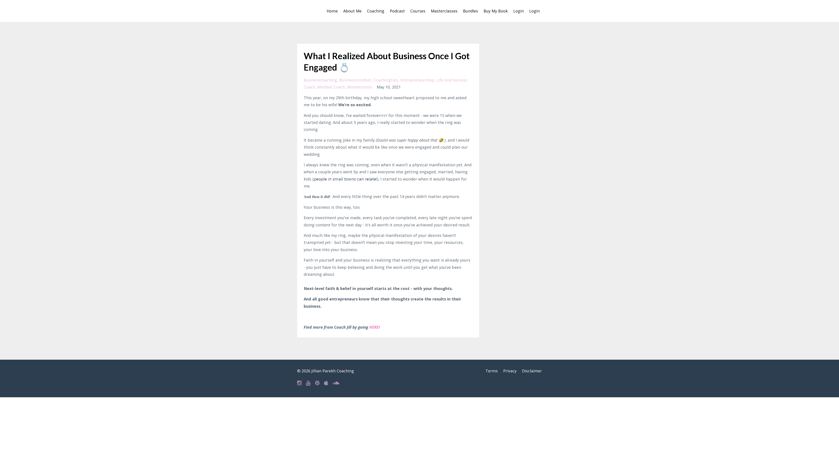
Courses (417, 11)
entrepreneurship (417, 80)
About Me (352, 11)
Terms (491, 370)
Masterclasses (444, 11)
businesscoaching (320, 80)
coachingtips (386, 80)
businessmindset (355, 80)
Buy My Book (496, 11)
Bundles (470, 11)
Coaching (375, 11)
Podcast (397, 11)
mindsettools (359, 87)
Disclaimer (532, 370)
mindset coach (331, 87)
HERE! (374, 327)
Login (518, 11)
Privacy (510, 370)
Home (332, 11)
